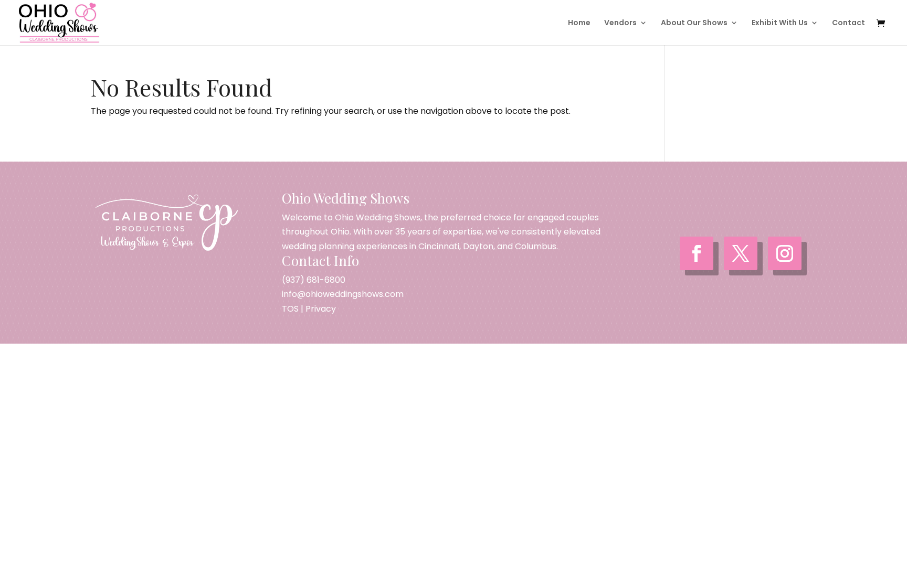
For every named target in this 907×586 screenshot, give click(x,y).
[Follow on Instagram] (784, 253)
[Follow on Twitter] (740, 253)
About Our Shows (694, 23)
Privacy (320, 309)
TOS (290, 309)
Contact (848, 23)
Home (579, 23)
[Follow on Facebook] (696, 253)
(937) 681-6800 (313, 280)
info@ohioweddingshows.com (343, 294)
